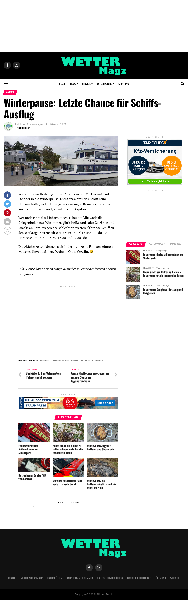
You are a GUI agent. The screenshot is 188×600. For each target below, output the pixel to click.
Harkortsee (61, 361)
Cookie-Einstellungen (139, 578)
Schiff (86, 361)
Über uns (161, 578)
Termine (98, 361)
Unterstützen (54, 578)
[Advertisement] (94, 26)
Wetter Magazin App (32, 578)
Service (86, 84)
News (73, 84)
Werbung (175, 578)
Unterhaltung (104, 84)
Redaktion (24, 127)
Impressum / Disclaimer (79, 578)
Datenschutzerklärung (110, 578)
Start (62, 84)
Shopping (123, 84)
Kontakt (12, 578)
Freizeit (46, 361)
